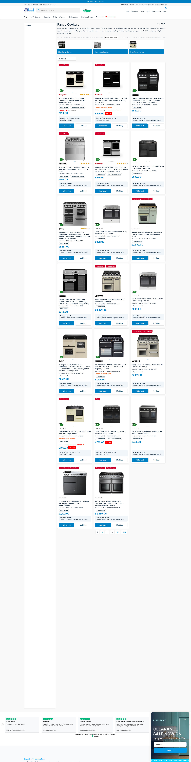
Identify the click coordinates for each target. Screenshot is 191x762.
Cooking (47, 17)
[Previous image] (61, 79)
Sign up (170, 750)
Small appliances (87, 17)
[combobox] (58, 10)
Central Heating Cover (49, 4)
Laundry (38, 17)
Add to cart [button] (67, 126)
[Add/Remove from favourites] (90, 92)
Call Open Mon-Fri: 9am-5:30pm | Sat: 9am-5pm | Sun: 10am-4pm (144, 4)
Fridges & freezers (59, 17)
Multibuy (83, 126)
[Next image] (88, 79)
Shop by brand (29, 17)
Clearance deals (110, 17)
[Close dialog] (186, 715)
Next (124, 532)
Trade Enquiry (28, 4)
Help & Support (37, 4)
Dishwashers (73, 17)
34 (118, 532)
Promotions (100, 17)
